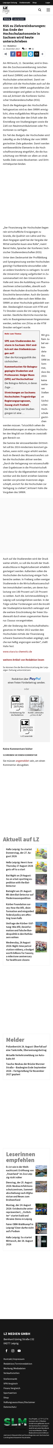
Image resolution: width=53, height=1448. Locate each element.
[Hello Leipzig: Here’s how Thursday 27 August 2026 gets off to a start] (40, 866)
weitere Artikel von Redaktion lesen (23, 659)
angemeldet (22, 760)
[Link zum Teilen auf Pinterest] (18, 54)
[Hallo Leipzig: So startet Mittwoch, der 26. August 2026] (40, 1241)
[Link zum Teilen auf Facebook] (13, 54)
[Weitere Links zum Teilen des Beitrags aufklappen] (42, 54)
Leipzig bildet (18, 19)
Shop (35, 2)
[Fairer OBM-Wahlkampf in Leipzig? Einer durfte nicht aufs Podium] (40, 1228)
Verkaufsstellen (11, 1373)
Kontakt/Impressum (14, 1359)
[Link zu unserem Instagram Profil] (13, 1351)
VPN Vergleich (11, 1383)
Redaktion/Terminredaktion (18, 1363)
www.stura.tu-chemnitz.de (17, 651)
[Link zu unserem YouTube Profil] (19, 1351)
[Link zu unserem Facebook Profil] (6, 1351)
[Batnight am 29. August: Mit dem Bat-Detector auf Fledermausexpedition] (40, 895)
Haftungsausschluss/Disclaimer (19, 1402)
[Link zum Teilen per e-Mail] (36, 54)
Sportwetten (10, 1392)
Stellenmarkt (24, 2)
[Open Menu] (48, 10)
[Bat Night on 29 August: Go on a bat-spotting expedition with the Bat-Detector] (40, 881)
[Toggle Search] (40, 10)
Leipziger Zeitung (10, 2)
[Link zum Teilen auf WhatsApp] (24, 54)
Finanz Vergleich (12, 1388)
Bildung (7, 19)
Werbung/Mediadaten (14, 1368)
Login (48, 2)
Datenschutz (10, 1406)
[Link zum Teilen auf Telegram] (30, 54)
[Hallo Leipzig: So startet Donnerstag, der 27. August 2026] (40, 853)
